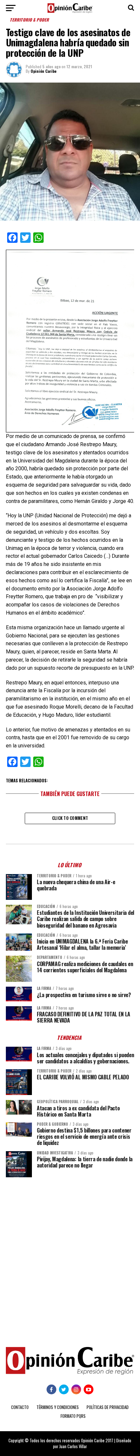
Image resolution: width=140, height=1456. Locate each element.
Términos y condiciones (57, 1407)
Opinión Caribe (43, 71)
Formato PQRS (73, 1416)
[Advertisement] (70, 1257)
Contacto (20, 1407)
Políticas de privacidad (108, 1407)
